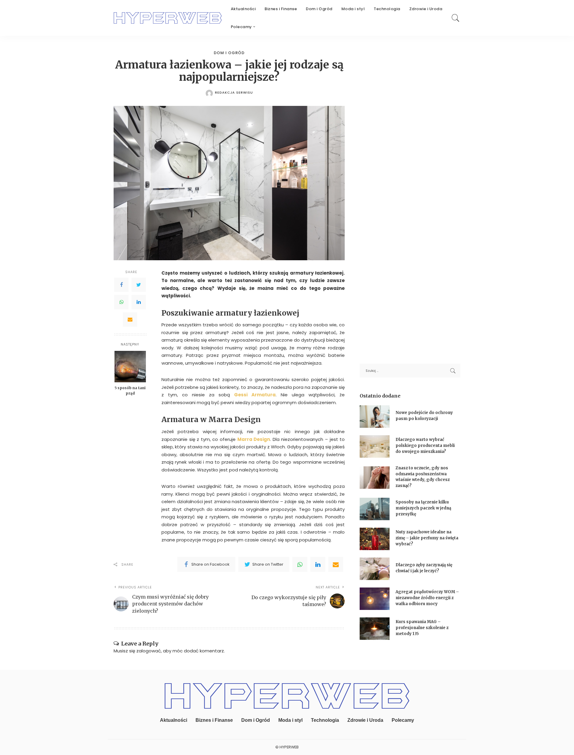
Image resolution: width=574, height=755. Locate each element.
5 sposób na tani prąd (130, 390)
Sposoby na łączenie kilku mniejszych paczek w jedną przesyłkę (423, 508)
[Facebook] (121, 285)
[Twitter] (139, 285)
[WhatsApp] (121, 302)
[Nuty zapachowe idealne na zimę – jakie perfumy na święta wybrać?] (375, 539)
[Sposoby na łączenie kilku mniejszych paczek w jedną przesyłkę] (375, 509)
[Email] (130, 319)
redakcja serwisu (234, 92)
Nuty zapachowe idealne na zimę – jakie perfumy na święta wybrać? (427, 537)
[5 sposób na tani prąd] (130, 366)
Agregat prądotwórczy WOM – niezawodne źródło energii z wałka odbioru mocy (427, 597)
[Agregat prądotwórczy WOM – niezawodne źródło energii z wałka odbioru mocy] (375, 598)
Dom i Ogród (229, 53)
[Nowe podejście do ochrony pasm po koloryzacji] (375, 416)
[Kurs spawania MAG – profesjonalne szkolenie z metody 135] (375, 628)
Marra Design (253, 439)
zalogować (148, 651)
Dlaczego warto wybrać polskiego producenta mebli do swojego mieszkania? (425, 445)
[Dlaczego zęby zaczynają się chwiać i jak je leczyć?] (375, 569)
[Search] (455, 18)
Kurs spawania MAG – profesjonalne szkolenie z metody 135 (422, 627)
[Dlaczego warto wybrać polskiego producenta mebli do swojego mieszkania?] (375, 446)
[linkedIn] (317, 564)
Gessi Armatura (255, 395)
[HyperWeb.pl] (168, 18)
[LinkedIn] (139, 302)
